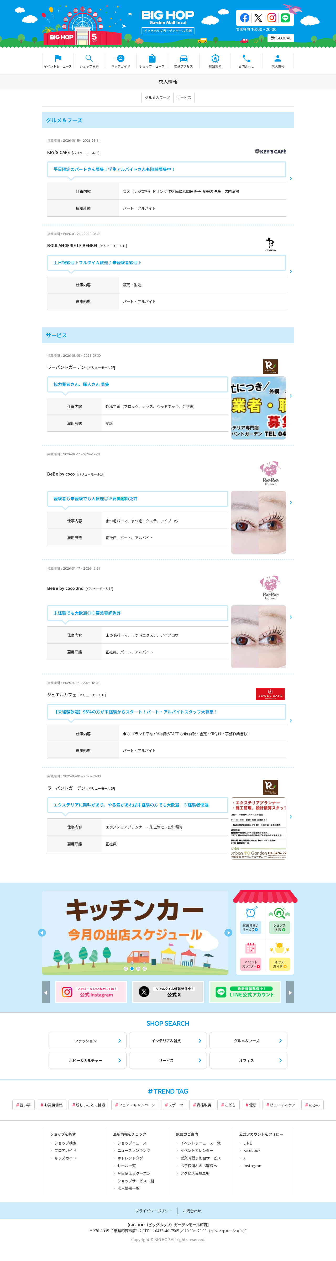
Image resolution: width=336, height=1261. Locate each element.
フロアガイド (65, 1150)
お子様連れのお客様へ (198, 1165)
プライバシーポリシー (153, 1210)
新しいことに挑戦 (90, 1104)
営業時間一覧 (251, 920)
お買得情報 (53, 1104)
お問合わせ (192, 1210)
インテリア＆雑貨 (166, 1040)
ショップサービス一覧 (135, 1180)
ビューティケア (282, 1104)
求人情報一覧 (128, 1188)
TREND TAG (171, 1091)
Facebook (251, 1150)
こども (230, 1104)
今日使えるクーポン (133, 1173)
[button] (126, 969)
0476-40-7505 (167, 1230)
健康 (252, 1104)
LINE (247, 1143)
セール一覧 (126, 1165)
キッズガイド (279, 955)
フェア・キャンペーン (137, 1104)
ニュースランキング (133, 1150)
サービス (184, 97)
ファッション (86, 1040)
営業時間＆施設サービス (200, 1158)
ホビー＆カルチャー (85, 1060)
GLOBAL (283, 38)
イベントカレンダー (251, 955)
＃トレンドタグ (130, 1158)
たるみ (314, 1104)
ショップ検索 (279, 920)
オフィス (246, 1060)
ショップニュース (131, 1143)
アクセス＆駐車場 (194, 1173)
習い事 (25, 1104)
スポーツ (176, 1104)
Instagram (252, 1165)
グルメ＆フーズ (157, 97)
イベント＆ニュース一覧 (200, 1143)
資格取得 (204, 1104)
